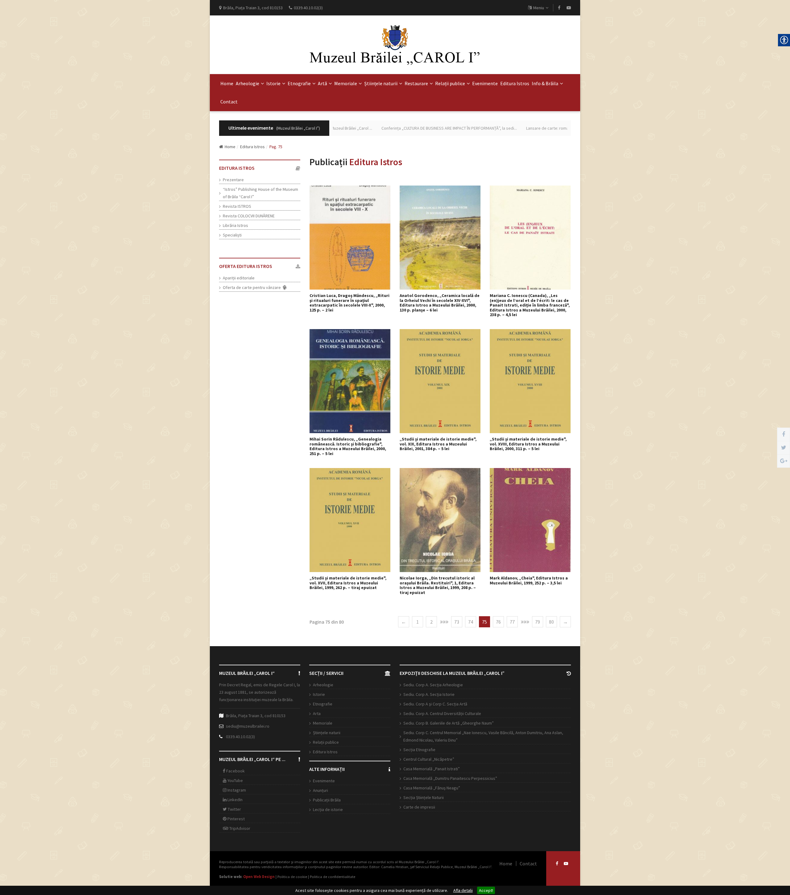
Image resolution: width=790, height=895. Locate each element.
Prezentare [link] (233, 179)
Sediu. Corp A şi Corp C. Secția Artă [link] (435, 704)
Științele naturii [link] (380, 83)
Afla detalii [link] (463, 890)
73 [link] (456, 622)
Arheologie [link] (247, 83)
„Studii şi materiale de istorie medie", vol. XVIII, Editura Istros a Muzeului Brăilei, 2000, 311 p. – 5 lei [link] (528, 444)
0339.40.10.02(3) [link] (240, 736)
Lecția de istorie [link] (328, 809)
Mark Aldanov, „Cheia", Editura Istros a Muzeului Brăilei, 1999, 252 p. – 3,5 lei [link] (529, 580)
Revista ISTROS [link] (237, 206)
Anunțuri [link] (320, 790)
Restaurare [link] (416, 83)
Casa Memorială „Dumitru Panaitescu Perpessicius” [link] (450, 778)
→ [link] (565, 622)
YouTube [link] (235, 780)
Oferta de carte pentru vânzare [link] (253, 287)
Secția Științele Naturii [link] (423, 797)
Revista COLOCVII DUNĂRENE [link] (249, 216)
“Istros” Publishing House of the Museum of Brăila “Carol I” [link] (260, 192)
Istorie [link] (273, 83)
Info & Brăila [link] (545, 83)
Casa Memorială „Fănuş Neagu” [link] (431, 788)
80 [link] (551, 622)
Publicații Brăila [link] (327, 800)
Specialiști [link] (232, 235)
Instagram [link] (236, 790)
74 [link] (470, 622)
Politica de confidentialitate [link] (332, 876)
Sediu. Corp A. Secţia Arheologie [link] (433, 685)
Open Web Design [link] (259, 876)
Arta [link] (317, 713)
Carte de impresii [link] (419, 807)
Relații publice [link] (450, 83)
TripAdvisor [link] (239, 828)
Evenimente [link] (485, 83)
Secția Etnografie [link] (419, 749)
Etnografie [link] (299, 83)
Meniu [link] (538, 7)
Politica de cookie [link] (292, 876)
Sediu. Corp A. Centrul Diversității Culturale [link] (442, 713)
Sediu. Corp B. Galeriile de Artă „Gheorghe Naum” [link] (448, 723)
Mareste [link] (353, 237)
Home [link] (226, 83)
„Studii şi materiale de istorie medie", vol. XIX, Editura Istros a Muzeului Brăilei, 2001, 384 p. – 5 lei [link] (438, 444)
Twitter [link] (234, 809)
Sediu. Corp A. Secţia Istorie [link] (429, 694)
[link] (559, 7)
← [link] (403, 622)
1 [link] (417, 622)
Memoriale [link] (345, 83)
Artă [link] (322, 83)
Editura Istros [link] (514, 83)
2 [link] (431, 622)
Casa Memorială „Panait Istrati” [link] (431, 769)
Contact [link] (229, 101)
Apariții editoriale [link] (239, 278)
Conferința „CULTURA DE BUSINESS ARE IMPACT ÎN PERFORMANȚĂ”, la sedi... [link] (417, 128)
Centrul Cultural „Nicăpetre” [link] (428, 759)
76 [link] (498, 622)
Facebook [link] (235, 771)
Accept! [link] (486, 890)
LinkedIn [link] (235, 799)
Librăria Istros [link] (235, 225)
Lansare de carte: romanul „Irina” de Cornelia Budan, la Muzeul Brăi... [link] (556, 128)
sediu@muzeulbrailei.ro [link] (247, 726)
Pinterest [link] (236, 819)
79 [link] (537, 622)
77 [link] (512, 622)
